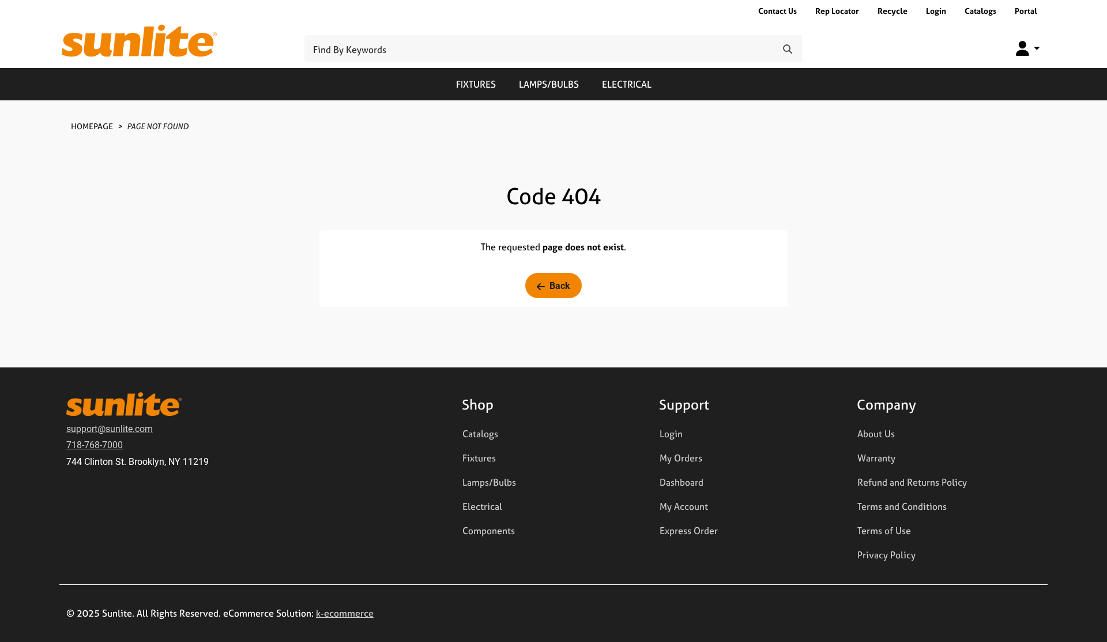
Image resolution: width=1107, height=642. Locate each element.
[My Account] (1027, 48)
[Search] (787, 48)
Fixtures (476, 84)
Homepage (92, 126)
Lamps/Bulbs (549, 84)
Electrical (627, 84)
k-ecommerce (345, 613)
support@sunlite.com (109, 428)
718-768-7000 (94, 444)
